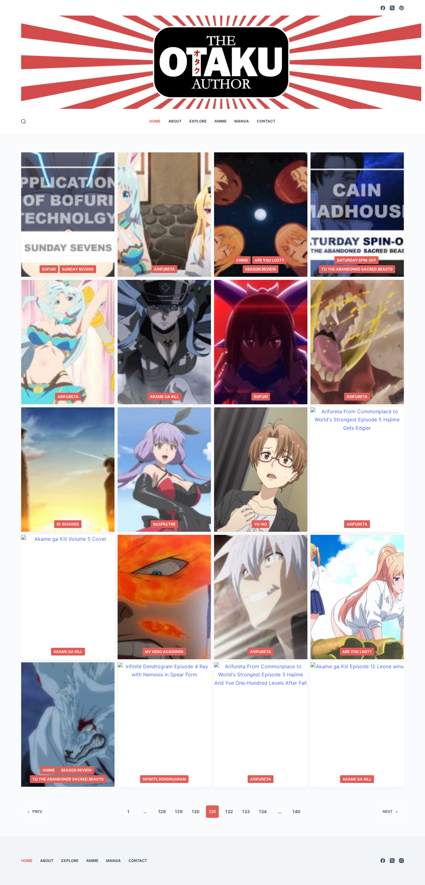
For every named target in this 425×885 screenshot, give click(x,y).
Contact (266, 121)
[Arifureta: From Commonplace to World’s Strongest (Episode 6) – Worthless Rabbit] (357, 342)
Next (388, 811)
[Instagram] (401, 860)
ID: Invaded (68, 524)
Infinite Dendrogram (164, 779)
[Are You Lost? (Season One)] (260, 214)
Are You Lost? (269, 260)
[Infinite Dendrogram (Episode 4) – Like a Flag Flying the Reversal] (164, 724)
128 (162, 811)
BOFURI (49, 269)
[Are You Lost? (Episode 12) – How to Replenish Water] (357, 597)
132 (229, 811)
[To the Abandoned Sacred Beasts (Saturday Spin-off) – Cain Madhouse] (357, 214)
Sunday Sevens (78, 269)
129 (179, 811)
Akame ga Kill (164, 396)
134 (263, 811)
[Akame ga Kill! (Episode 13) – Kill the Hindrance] (164, 342)
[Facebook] (383, 8)
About (175, 121)
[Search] (23, 121)
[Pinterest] (401, 8)
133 (246, 811)
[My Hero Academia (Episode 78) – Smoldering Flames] (164, 597)
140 (296, 811)
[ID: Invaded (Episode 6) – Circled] (67, 469)
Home (155, 121)
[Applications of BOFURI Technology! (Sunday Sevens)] (67, 214)
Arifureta (164, 269)
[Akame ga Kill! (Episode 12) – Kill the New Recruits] (357, 724)
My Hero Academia (164, 651)
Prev (37, 811)
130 (195, 811)
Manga (241, 121)
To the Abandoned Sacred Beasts (357, 269)
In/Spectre (164, 524)
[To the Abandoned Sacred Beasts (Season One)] (67, 724)
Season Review (260, 269)
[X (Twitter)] (392, 8)
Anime (220, 121)
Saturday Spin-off (356, 260)
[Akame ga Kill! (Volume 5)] (67, 597)
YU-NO (260, 524)
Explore (198, 121)
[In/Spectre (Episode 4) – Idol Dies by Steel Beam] (164, 469)
